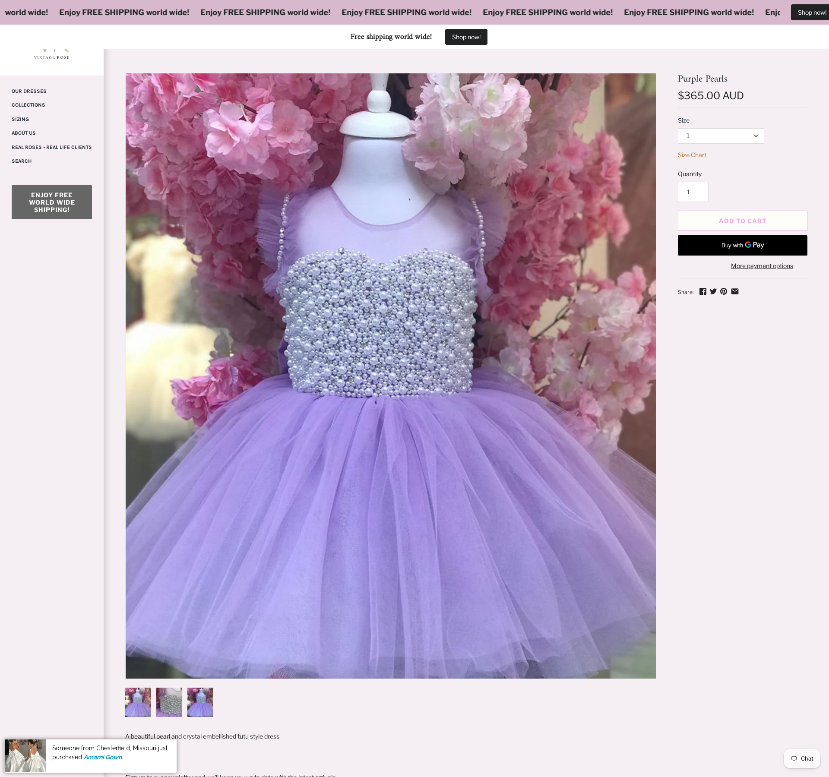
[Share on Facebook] (702, 291)
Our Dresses (29, 91)
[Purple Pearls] (391, 376)
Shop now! (466, 37)
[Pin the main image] (723, 291)
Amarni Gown (103, 756)
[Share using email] (735, 291)
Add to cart (743, 220)
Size (684, 120)
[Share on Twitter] (713, 291)
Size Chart (692, 154)
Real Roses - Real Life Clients (52, 147)
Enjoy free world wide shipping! (52, 202)
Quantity (690, 173)
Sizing (20, 119)
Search (22, 161)
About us (24, 133)
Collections (28, 105)
